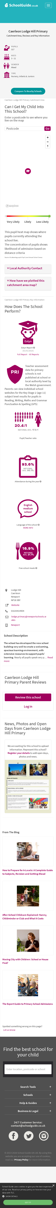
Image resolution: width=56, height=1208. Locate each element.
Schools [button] (28, 1095)
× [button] (53, 1185)
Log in (28, 706)
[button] (28, 268)
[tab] (28, 269)
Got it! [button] (28, 1202)
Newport (15, 624)
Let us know (9, 1029)
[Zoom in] (48, 137)
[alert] (28, 1195)
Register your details (19, 753)
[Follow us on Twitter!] (28, 1136)
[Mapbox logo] (12, 206)
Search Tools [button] (28, 1087)
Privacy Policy (21, 1159)
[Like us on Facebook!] (13, 1136)
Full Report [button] (22, 354)
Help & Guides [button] (28, 1103)
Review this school (28, 697)
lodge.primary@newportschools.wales (28, 618)
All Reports (34, 354)
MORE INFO (28, 527)
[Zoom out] (48, 142)
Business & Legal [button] (28, 1111)
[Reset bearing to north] (48, 146)
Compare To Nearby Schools (28, 91)
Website (15, 604)
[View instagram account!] (43, 1136)
